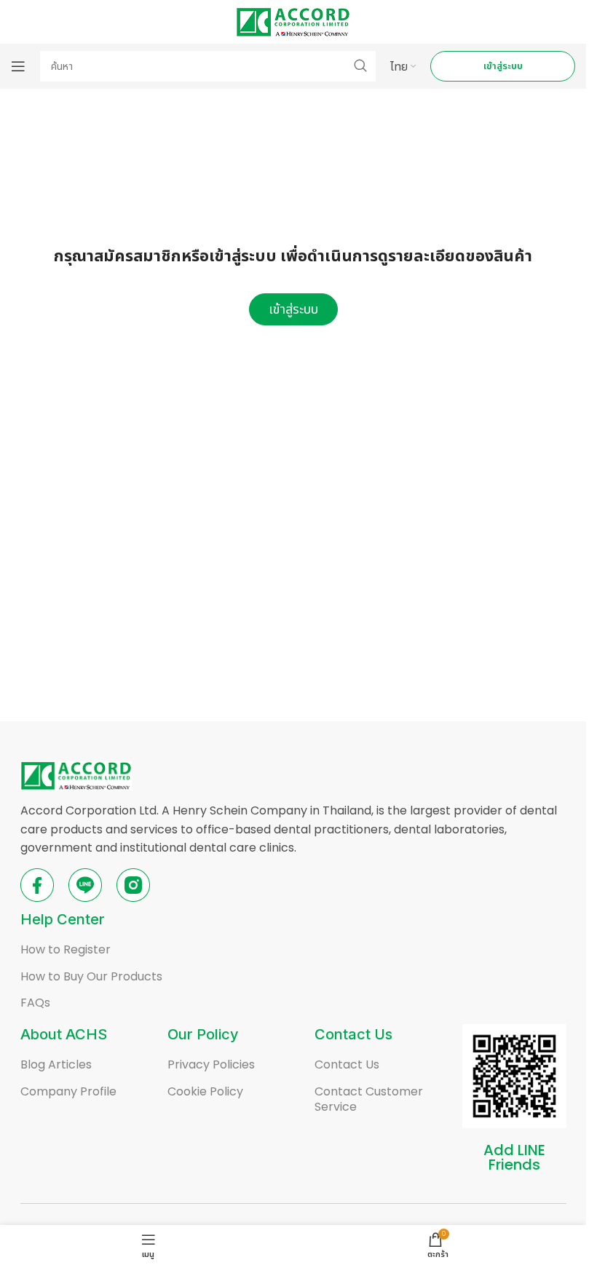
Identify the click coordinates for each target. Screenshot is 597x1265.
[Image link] (76, 774)
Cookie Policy (205, 1091)
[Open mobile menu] (18, 66)
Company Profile (68, 1091)
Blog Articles (56, 1064)
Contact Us (347, 1064)
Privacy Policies (211, 1064)
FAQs (35, 1002)
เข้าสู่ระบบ (503, 66)
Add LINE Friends (514, 1157)
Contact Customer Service (369, 1099)
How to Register (65, 949)
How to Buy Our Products (91, 976)
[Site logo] (293, 20)
